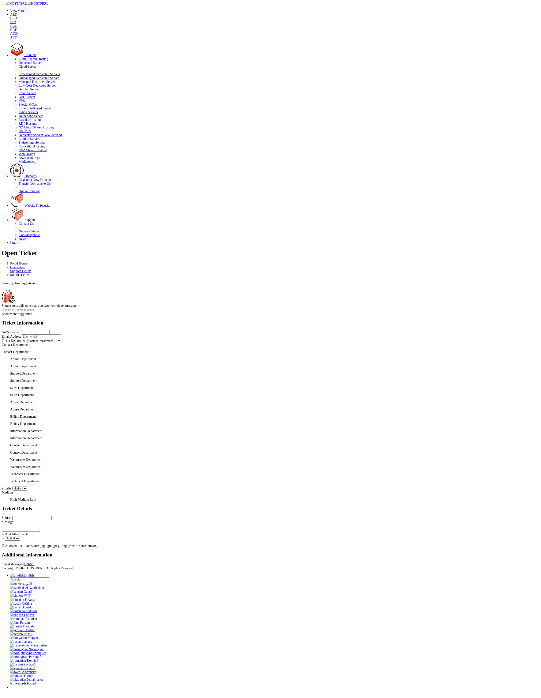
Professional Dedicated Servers (39, 74)
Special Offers (28, 104)
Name (6, 332)
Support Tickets (20, 271)
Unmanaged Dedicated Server (39, 78)
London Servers (29, 138)
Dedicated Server (30, 62)
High (13, 499)
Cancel (29, 564)
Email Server (27, 93)
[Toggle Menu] (3, 4)
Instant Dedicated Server (35, 108)
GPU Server (27, 97)
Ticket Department (14, 340)
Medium (23, 499)
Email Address (11, 336)
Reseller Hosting (30, 119)
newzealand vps (29, 158)
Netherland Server (31, 116)
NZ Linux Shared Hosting (36, 127)
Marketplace (27, 161)
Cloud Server (27, 66)
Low (33, 499)
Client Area (17, 267)
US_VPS (25, 131)
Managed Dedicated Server (37, 81)
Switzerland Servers (32, 142)
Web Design (27, 154)
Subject (7, 517)
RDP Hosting (28, 123)
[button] (270, 534)
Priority (7, 488)
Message (7, 522)
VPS (22, 100)
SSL (22, 70)
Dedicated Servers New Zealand (40, 135)
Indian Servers (28, 112)
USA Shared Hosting (33, 150)
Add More (13, 538)
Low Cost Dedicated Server (37, 85)
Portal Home (18, 263)
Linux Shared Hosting (33, 59)
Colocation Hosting (32, 146)
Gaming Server (29, 89)
